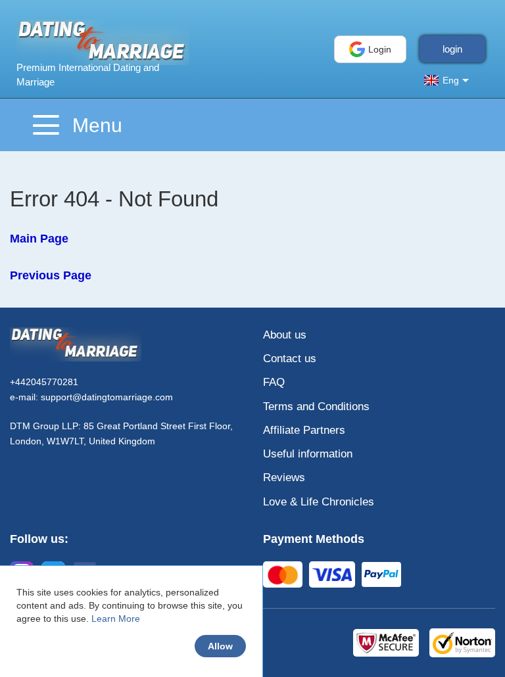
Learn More (115, 618)
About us (284, 335)
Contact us (289, 358)
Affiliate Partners (304, 430)
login (452, 49)
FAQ (274, 382)
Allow (220, 646)
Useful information (307, 454)
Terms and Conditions (316, 406)
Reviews (284, 477)
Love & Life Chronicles (318, 502)
